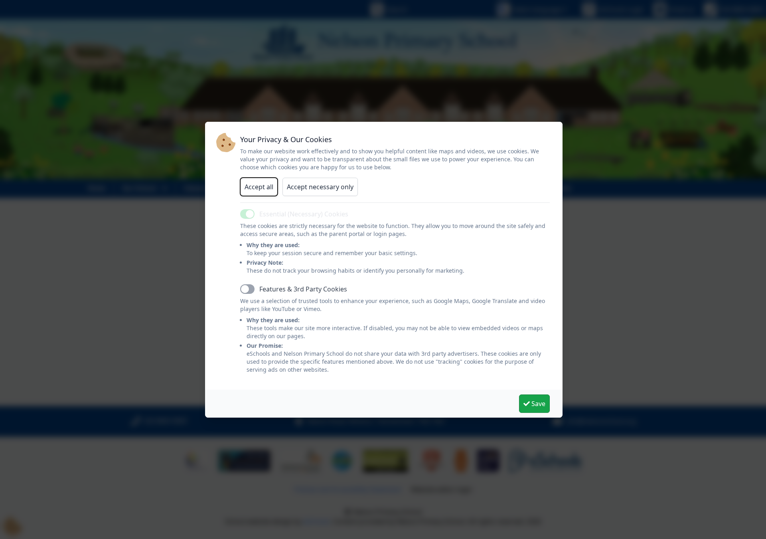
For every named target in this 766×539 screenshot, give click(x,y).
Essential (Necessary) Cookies (303, 214)
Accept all (259, 186)
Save (537, 403)
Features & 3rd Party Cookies (303, 289)
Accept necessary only (320, 186)
